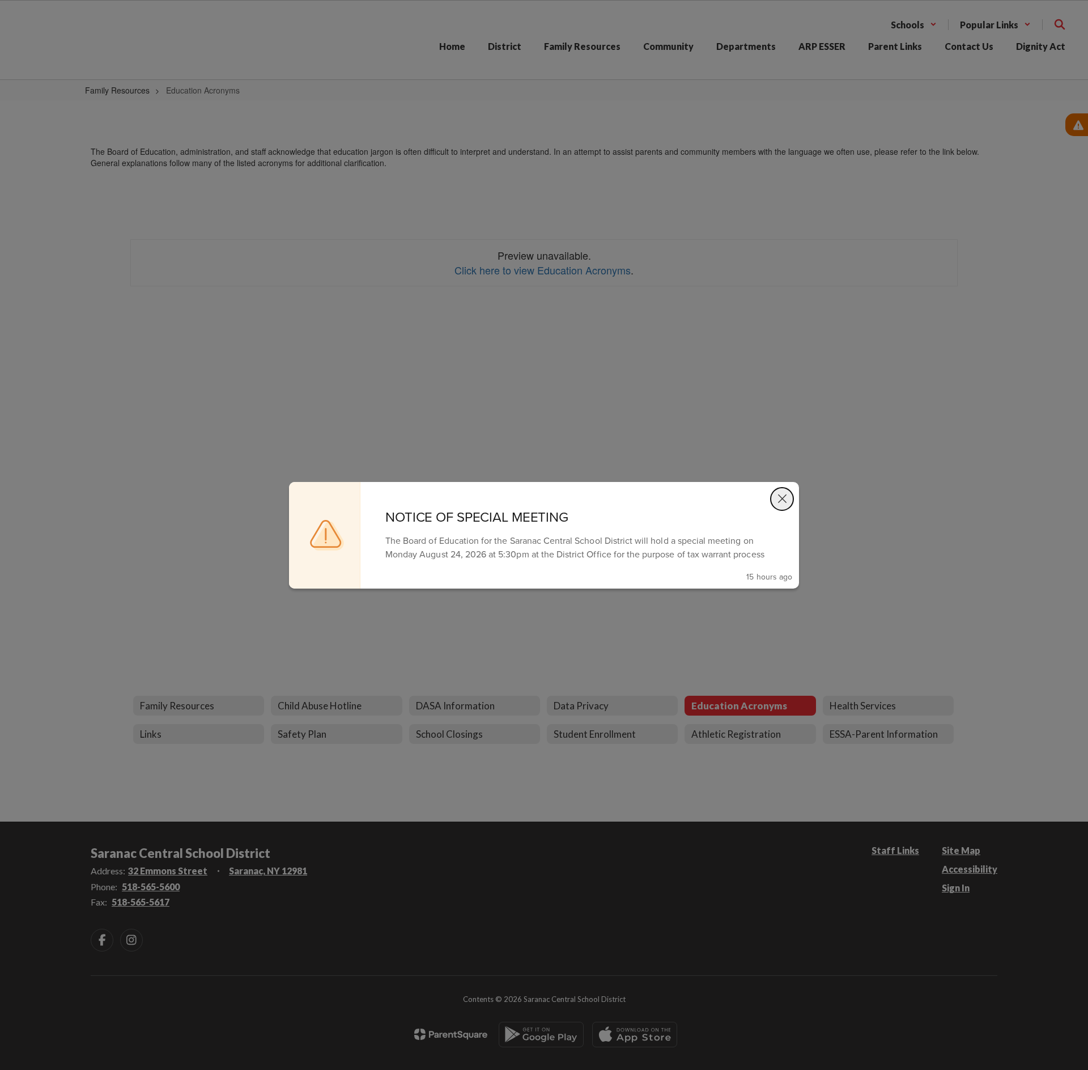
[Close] (782, 499)
